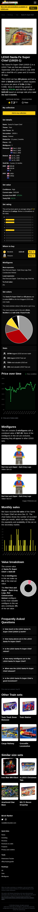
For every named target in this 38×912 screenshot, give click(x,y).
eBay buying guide (7, 861)
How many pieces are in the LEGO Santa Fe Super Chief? (17, 640)
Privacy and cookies (8, 849)
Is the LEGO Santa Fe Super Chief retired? (17, 650)
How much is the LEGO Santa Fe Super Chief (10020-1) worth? (17, 630)
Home (3, 15)
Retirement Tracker (7, 858)
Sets (2, 873)
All (2, 870)
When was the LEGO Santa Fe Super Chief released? (18, 670)
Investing (4, 838)
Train (17, 15)
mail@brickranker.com (8, 823)
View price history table (10, 418)
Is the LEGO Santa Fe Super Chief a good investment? (18, 679)
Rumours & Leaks (7, 844)
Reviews (4, 841)
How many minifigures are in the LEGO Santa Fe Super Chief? (16, 660)
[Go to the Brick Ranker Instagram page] (6, 819)
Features (4, 846)
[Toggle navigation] (35, 2)
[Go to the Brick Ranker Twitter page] (2, 819)
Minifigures (5, 876)
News (3, 835)
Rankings (10, 15)
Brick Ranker (7, 816)
